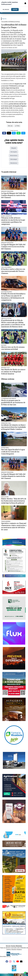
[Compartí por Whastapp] (18, 133)
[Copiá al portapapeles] (23, 133)
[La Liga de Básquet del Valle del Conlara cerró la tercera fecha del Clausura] (14, 234)
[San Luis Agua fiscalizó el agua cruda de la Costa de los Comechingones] (14, 439)
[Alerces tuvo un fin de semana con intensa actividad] (14, 336)
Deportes (4, 18)
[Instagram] (10, 961)
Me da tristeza (13, 155)
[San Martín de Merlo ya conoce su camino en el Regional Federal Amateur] (14, 359)
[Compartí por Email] (14, 133)
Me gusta (13, 148)
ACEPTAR (15, 9)
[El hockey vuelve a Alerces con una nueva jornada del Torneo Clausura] (14, 258)
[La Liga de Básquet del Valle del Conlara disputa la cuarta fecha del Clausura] (14, 183)
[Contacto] (21, 961)
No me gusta (14, 151)
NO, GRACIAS (6, 9)
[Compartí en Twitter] (9, 133)
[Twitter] (14, 961)
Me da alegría (14, 159)
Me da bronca (14, 163)
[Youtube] (17, 961)
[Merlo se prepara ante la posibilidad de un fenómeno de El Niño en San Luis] (14, 390)
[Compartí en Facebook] (4, 133)
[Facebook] (7, 961)
